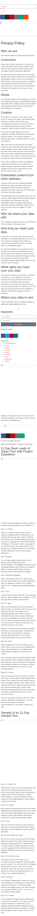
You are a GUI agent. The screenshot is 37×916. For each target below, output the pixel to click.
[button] (18, 36)
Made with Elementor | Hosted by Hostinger (17, 444)
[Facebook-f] (2, 17)
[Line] (16, 17)
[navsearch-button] (0, 3)
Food (6, 357)
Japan (7, 352)
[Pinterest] (11, 17)
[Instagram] (7, 17)
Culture (7, 361)
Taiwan (7, 348)
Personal (8, 350)
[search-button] (2, 10)
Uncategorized (10, 343)
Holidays (8, 354)
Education (8, 359)
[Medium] (21, 17)
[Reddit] (26, 17)
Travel (7, 345)
